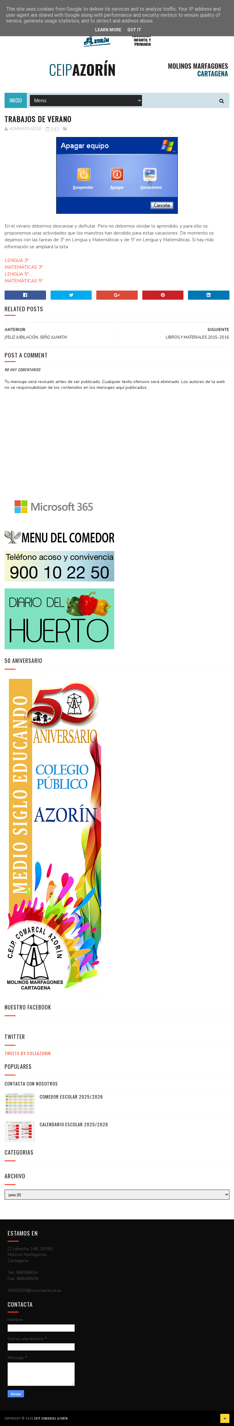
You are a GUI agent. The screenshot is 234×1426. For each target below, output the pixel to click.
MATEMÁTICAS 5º (24, 281)
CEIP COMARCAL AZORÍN (51, 1418)
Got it (134, 29)
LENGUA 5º (17, 274)
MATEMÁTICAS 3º (24, 267)
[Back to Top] (224, 1418)
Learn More (108, 29)
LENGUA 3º (17, 260)
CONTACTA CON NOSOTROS (31, 1083)
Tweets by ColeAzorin (28, 1053)
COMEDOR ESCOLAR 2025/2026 (71, 1096)
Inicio (15, 100)
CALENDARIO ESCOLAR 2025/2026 (74, 1124)
